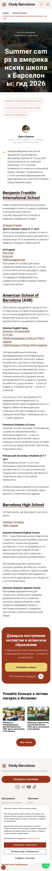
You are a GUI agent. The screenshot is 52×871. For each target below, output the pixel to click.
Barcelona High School (16, 480)
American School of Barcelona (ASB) (22, 473)
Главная (6, 13)
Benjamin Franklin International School (23, 467)
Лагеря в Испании (19, 13)
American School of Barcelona (21, 663)
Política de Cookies (34, 838)
